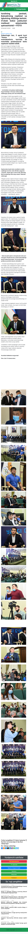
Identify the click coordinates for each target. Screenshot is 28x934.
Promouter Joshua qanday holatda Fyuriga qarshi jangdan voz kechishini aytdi (14, 923)
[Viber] (12, 848)
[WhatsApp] (14, 848)
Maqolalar (14, 874)
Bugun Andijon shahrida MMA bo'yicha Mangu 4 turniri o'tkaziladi (14, 908)
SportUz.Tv (19, 930)
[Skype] (16, 848)
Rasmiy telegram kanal (14, 868)
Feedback (14, 878)
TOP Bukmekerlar (14, 861)
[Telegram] (18, 848)
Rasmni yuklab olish (6, 33)
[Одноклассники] (4, 848)
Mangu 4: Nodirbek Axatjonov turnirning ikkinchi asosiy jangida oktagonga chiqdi (14, 892)
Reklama (14, 871)
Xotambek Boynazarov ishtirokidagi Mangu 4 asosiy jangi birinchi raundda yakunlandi (14, 887)
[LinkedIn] (10, 848)
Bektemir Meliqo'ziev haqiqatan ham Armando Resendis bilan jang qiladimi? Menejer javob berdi (14, 902)
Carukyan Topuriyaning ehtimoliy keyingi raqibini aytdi (14, 918)
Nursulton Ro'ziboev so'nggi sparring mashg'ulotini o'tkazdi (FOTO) (14, 913)
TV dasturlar (14, 864)
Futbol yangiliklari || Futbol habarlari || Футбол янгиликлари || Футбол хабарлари (14, 841)
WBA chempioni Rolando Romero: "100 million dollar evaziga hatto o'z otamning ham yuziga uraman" (14, 897)
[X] (8, 848)
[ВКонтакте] (2, 848)
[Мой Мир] (6, 848)
